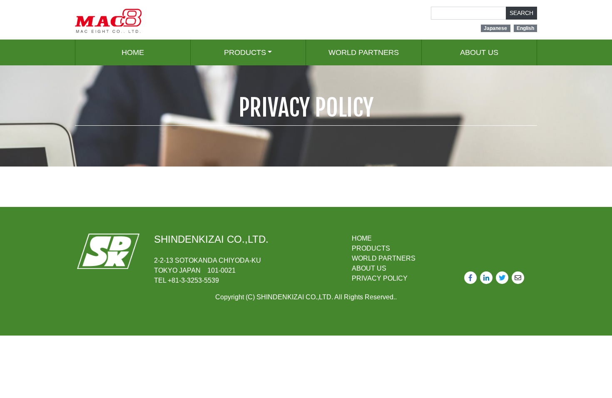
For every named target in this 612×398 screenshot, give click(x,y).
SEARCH (521, 13)
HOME (133, 52)
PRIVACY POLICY (380, 278)
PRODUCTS (245, 52)
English (525, 28)
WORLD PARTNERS (363, 52)
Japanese (495, 28)
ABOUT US (479, 52)
